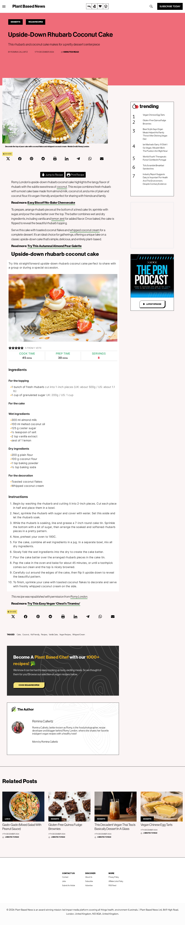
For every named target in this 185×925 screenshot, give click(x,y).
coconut (62, 187)
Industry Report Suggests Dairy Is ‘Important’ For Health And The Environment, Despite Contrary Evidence (155, 179)
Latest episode (153, 304)
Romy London (78, 597)
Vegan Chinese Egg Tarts (154, 114)
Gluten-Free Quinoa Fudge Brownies (154, 122)
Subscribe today (170, 6)
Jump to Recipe (54, 174)
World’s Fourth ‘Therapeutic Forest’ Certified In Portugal (154, 158)
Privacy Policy (114, 877)
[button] (10, 348)
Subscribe (89, 881)
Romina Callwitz (19, 52)
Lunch (7, 819)
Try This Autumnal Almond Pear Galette (54, 246)
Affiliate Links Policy (116, 881)
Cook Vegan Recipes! (29, 685)
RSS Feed (112, 885)
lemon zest (58, 219)
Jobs (64, 881)
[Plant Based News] (4, 6)
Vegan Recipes (35, 22)
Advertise (89, 885)
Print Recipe (77, 174)
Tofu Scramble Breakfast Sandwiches (153, 167)
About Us (88, 877)
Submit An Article (68, 885)
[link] (97, 6)
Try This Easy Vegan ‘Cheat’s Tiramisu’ (53, 603)
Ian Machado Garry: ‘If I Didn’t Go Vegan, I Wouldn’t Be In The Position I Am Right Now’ (155, 147)
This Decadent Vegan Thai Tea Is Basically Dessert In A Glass (115, 827)
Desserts (15, 22)
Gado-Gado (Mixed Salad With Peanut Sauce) (21, 827)
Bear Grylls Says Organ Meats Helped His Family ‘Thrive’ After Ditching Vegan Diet (155, 134)
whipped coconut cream (84, 230)
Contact (65, 877)
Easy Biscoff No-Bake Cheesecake (51, 203)
